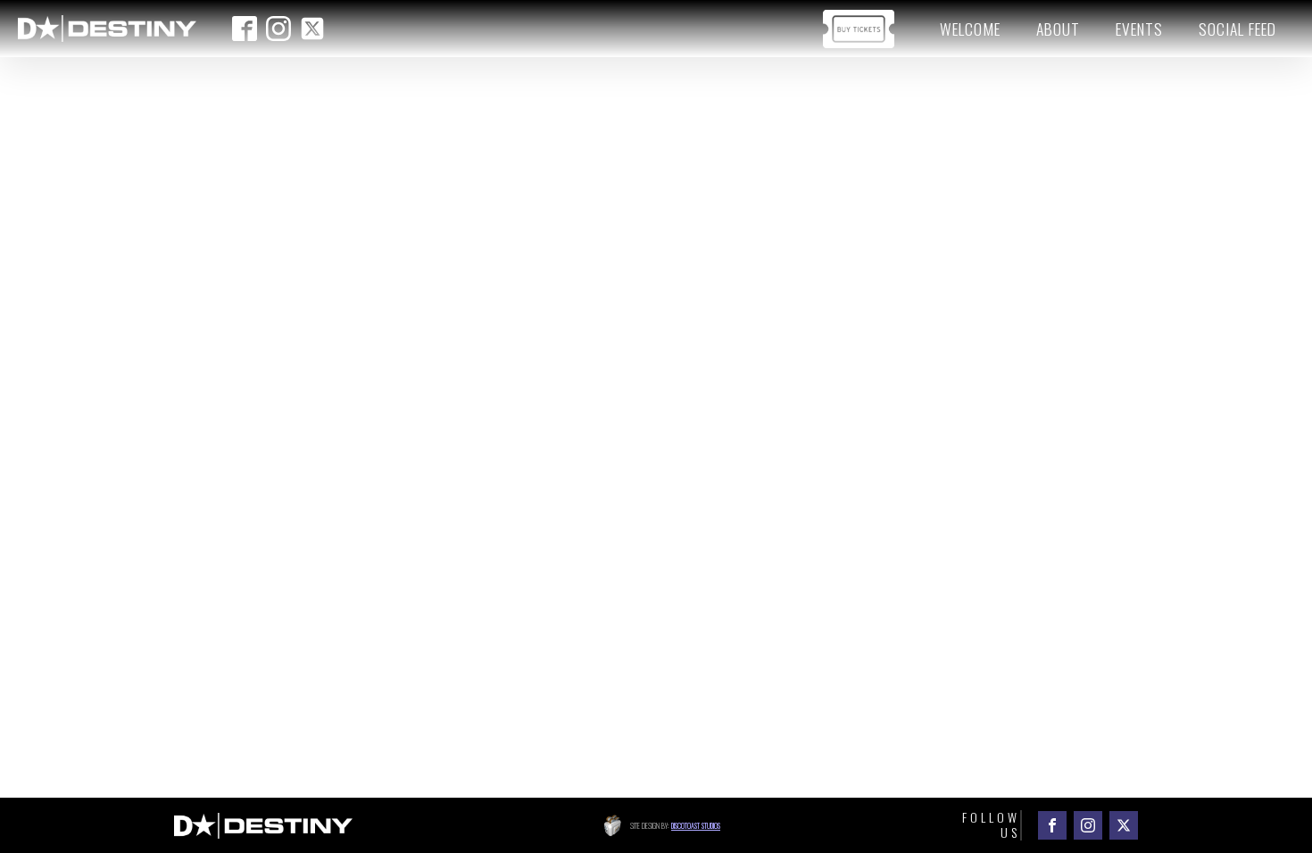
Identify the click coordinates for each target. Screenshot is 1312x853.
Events (1139, 28)
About (1058, 28)
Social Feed (1237, 28)
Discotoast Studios (695, 825)
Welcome (970, 28)
